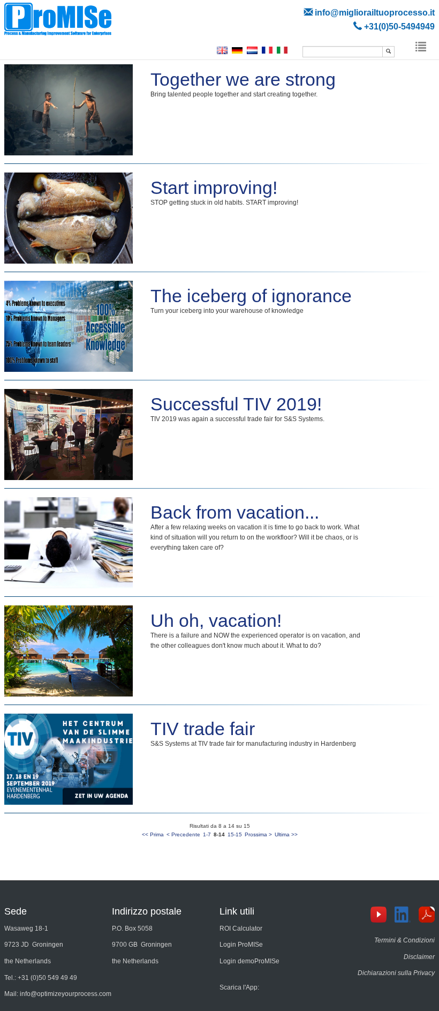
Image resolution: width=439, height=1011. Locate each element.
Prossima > (258, 834)
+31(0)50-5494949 (399, 26)
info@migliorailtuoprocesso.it (375, 12)
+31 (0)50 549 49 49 (47, 978)
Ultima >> (286, 834)
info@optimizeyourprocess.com (65, 994)
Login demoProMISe (249, 961)
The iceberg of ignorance (251, 296)
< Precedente (183, 834)
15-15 (235, 834)
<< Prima (153, 834)
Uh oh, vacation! (216, 620)
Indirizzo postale (146, 911)
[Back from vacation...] (69, 542)
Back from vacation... (234, 512)
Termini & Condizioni (404, 940)
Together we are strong (243, 79)
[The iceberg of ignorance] (69, 325)
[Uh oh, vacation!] (69, 650)
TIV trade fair (202, 728)
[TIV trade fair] (69, 758)
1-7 (207, 834)
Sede (15, 911)
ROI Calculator (241, 928)
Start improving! (213, 187)
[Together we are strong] (69, 109)
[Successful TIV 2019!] (69, 434)
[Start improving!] (69, 217)
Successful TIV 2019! (236, 404)
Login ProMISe (241, 944)
